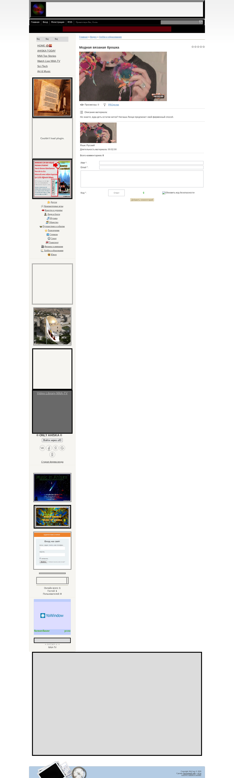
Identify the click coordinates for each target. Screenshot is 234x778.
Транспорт (53, 242)
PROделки (113, 104)
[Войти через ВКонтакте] (42, 448)
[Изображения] (98, 133)
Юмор (54, 254)
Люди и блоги (53, 214)
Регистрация (57, 22)
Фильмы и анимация (53, 246)
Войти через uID (52, 440)
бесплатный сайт (189, 773)
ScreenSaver (42, 630)
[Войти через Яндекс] (55, 448)
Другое (53, 202)
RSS (70, 22)
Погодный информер (52, 615)
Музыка (53, 218)
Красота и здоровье (54, 210)
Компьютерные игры (53, 206)
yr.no (67, 630)
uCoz (199, 773)
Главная (35, 22)
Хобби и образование (53, 250)
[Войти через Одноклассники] (52, 454)
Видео (93, 37)
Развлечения (53, 230)
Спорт (53, 238)
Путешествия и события (54, 226)
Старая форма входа (52, 462)
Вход (45, 22)
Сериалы (54, 234)
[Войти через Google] (62, 448)
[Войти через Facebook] (49, 448)
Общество (53, 222)
